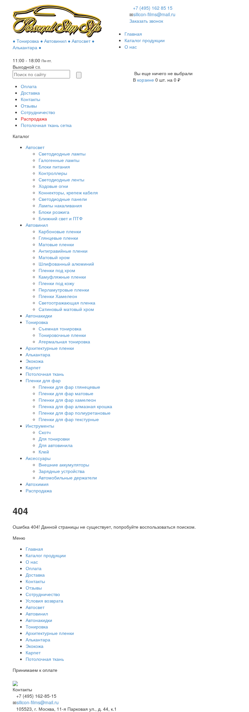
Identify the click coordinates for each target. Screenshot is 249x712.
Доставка (30, 92)
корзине (145, 79)
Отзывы (29, 105)
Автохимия (37, 484)
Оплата (29, 86)
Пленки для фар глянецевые (69, 387)
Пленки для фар (43, 380)
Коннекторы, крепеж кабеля (68, 192)
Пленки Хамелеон (58, 296)
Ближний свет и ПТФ (61, 218)
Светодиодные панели (63, 199)
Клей (44, 451)
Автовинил (37, 225)
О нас (130, 46)
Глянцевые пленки (58, 238)
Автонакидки (39, 315)
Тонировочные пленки (62, 335)
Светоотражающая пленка (67, 302)
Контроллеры (53, 173)
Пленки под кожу (56, 283)
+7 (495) (152, 8)
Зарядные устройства (62, 471)
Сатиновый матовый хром (66, 309)
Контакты (30, 99)
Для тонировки (54, 438)
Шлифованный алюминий (66, 263)
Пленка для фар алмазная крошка (75, 406)
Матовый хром (54, 257)
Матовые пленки (56, 244)
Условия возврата (44, 600)
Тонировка (37, 322)
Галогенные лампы (59, 160)
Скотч (45, 432)
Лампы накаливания (60, 205)
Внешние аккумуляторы (64, 464)
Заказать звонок (146, 20)
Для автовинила (56, 445)
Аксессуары (38, 458)
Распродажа (34, 118)
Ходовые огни (53, 186)
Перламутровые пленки (64, 289)
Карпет (33, 367)
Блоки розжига (54, 212)
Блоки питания (54, 166)
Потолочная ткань (45, 374)
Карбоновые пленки (60, 231)
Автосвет (35, 147)
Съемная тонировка (60, 328)
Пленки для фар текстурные (69, 419)
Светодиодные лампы (62, 153)
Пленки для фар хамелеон (67, 399)
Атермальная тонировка (64, 341)
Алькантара (38, 354)
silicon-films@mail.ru (154, 14)
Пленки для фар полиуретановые (75, 412)
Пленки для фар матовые (66, 393)
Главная (133, 33)
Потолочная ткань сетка (46, 125)
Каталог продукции (144, 40)
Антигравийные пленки (63, 250)
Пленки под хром (57, 270)
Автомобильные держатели (68, 477)
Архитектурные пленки (50, 348)
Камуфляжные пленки (62, 276)
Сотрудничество (38, 112)
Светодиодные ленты (61, 179)
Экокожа (34, 361)
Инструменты (40, 425)
